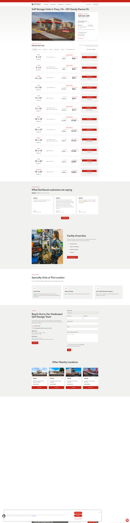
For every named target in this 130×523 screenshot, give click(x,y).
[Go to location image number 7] (54, 39)
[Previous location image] (32, 39)
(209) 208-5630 (53, 384)
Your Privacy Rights (78, 518)
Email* (68, 326)
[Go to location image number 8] (55, 39)
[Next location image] (73, 39)
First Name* (69, 315)
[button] (4, 516)
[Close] (99, 512)
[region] (53, 515)
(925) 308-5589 (87, 384)
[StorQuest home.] (37, 4)
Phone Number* (70, 321)
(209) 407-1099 (84, 16)
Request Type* (69, 310)
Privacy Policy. (82, 344)
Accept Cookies (78, 512)
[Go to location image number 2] (50, 39)
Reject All (78, 515)
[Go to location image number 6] (53, 39)
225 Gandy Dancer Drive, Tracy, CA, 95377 (43, 328)
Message (72, 332)
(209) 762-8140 (36, 384)
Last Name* (85, 315)
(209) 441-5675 (70, 384)
